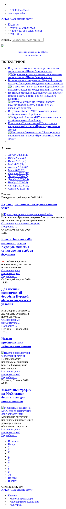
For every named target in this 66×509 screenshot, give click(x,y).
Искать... (6, 39)
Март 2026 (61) (16, 170)
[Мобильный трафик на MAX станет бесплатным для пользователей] (17, 413)
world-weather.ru (33, 55)
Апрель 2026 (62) (18, 167)
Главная (13, 24)
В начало (13, 441)
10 (9, 474)
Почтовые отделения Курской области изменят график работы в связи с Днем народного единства (35, 95)
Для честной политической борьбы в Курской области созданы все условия (16, 296)
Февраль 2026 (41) (18, 173)
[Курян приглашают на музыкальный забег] (27, 214)
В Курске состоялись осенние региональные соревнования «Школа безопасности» (33, 70)
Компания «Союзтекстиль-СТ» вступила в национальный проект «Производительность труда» (34, 126)
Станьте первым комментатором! (20, 223)
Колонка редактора (23, 27)
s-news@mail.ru (17, 13)
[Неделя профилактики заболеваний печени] (17, 355)
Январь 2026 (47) (18, 176)
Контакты (17, 33)
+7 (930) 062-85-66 (18, 10)
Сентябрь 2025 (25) (19, 188)
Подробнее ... (9, 226)
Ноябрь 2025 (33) (18, 182)
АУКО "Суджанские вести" (17, 18)
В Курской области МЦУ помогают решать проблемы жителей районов (33, 113)
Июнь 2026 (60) (17, 161)
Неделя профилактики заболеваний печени (16, 342)
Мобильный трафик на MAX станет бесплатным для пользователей (16, 395)
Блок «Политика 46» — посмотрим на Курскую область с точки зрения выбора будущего (17, 246)
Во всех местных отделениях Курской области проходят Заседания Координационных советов (35, 82)
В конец (12, 480)
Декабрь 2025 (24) (18, 179)
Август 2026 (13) (18, 154)
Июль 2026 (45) (17, 158)
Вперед (12, 477)
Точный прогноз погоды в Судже (33, 52)
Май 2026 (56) (16, 164)
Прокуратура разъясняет (26, 30)
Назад (11, 444)
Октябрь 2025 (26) (18, 185)
